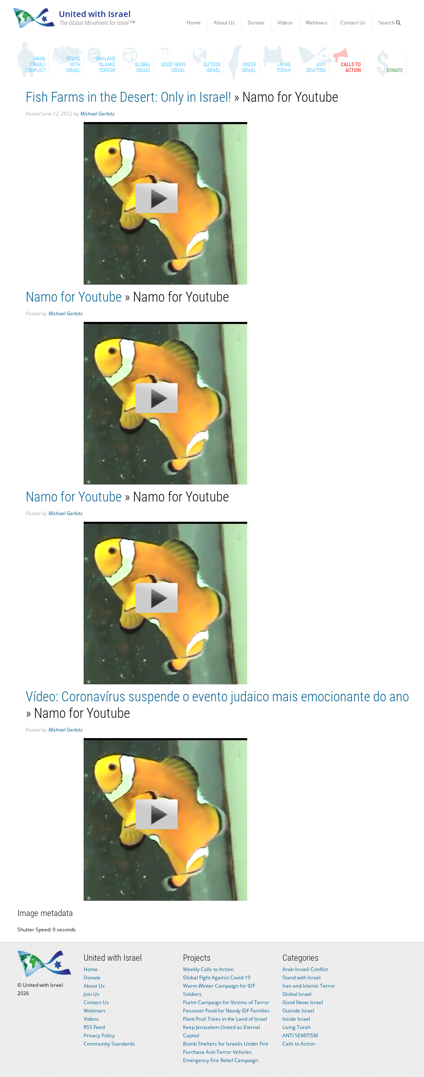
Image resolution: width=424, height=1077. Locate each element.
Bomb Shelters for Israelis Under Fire (225, 1043)
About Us (224, 22)
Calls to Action (298, 1043)
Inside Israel (296, 1018)
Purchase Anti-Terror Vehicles (217, 1051)
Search (387, 22)
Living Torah (296, 1027)
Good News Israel (302, 1002)
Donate (256, 22)
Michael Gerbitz (97, 113)
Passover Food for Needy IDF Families (226, 1010)
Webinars (317, 22)
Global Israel (296, 994)
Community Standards (109, 1043)
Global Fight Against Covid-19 (217, 977)
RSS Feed (94, 1027)
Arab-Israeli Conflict (305, 969)
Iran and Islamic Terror (308, 985)
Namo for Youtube (74, 297)
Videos (285, 22)
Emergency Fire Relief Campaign (220, 1060)
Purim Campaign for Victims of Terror (226, 1002)
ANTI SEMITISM (300, 1035)
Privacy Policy (99, 1035)
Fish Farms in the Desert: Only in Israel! (128, 97)
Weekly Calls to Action (208, 969)
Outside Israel (298, 1010)
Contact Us (353, 22)
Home (194, 22)
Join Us (91, 994)
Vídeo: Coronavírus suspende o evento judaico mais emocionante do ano (217, 696)
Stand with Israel (301, 977)
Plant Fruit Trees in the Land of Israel (225, 1018)
